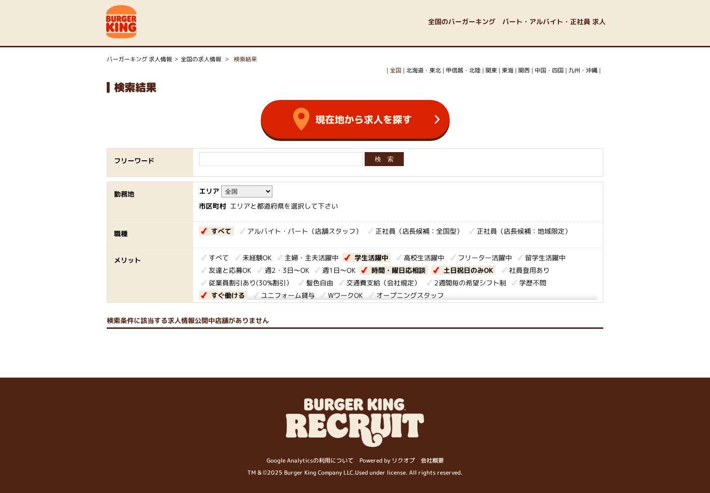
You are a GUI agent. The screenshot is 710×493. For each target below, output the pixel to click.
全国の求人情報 (202, 59)
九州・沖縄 (582, 70)
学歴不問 (532, 282)
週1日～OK (338, 270)
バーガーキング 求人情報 (139, 59)
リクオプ (403, 460)
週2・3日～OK (287, 270)
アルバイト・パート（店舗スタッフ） (304, 231)
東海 (507, 70)
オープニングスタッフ (410, 295)
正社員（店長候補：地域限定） (524, 231)
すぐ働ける (228, 295)
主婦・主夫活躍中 (311, 257)
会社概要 (432, 460)
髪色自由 (319, 282)
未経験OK (256, 257)
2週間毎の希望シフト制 (470, 282)
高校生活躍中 (424, 257)
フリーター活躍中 (485, 257)
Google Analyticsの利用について (310, 460)
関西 (524, 70)
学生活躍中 (371, 257)
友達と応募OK (230, 270)
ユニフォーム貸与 (288, 295)
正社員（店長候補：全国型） (419, 231)
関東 (491, 70)
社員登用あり (529, 270)
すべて (221, 231)
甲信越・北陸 (463, 70)
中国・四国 (549, 70)
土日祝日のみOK (468, 270)
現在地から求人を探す (363, 119)
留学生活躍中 (545, 257)
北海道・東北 (423, 70)
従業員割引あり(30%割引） (251, 282)
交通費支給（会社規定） (383, 282)
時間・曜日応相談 (398, 270)
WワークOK (345, 295)
